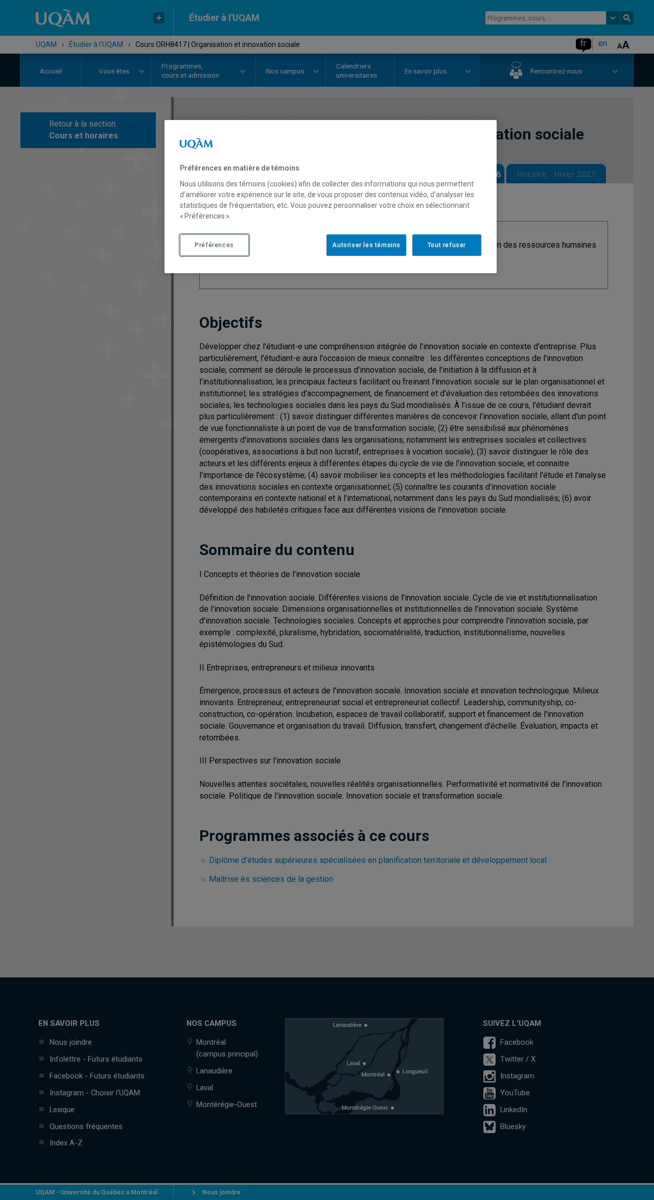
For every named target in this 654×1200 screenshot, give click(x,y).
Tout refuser (447, 245)
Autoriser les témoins (366, 245)
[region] (331, 196)
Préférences (214, 245)
